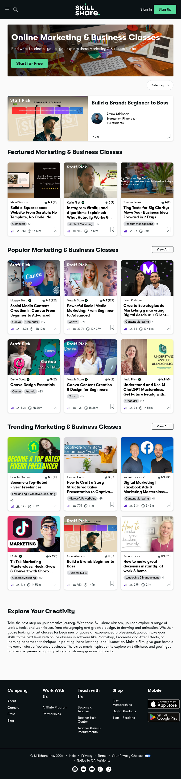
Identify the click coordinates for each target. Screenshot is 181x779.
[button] (8, 9)
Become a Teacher (85, 709)
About (12, 701)
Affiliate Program (55, 707)
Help (72, 756)
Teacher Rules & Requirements (89, 730)
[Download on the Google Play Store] (160, 717)
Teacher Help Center (87, 719)
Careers (13, 707)
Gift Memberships (122, 703)
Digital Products (124, 711)
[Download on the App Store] (160, 704)
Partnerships (52, 714)
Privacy (86, 756)
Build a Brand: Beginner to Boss (130, 103)
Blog (11, 720)
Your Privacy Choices (127, 756)
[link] (34, 199)
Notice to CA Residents (93, 760)
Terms (102, 756)
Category (157, 85)
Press (11, 714)
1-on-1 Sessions (124, 718)
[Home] (87, 9)
